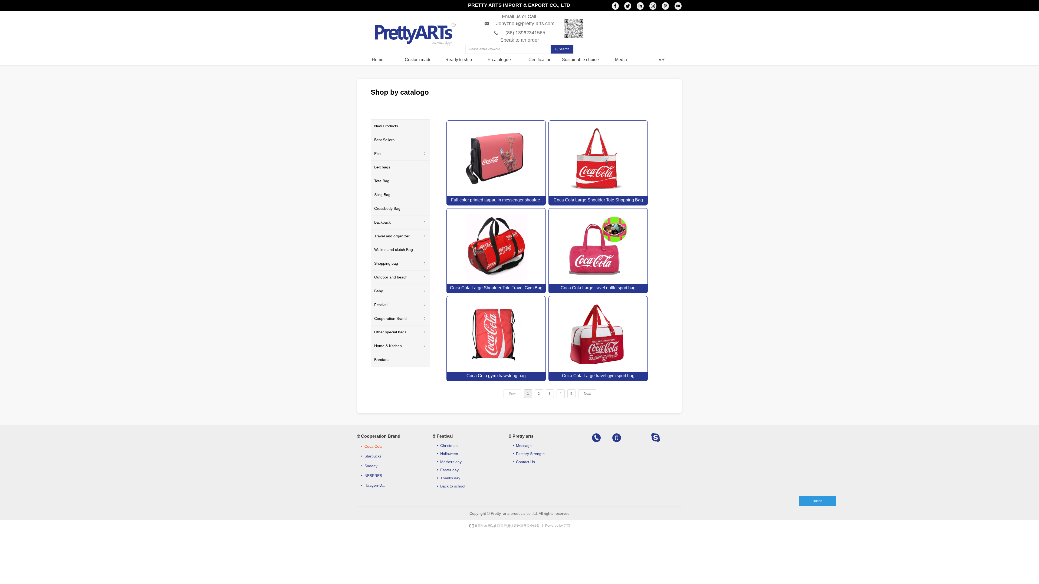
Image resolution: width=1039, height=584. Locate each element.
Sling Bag (382, 195)
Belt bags (382, 167)
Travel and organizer (400, 236)
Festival (400, 305)
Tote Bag (381, 181)
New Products (386, 126)
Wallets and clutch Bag (393, 249)
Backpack (400, 222)
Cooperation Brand (400, 318)
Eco (400, 153)
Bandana (382, 359)
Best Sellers (384, 140)
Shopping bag (400, 263)
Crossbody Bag (387, 208)
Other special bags (400, 332)
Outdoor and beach (400, 277)
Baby (400, 291)
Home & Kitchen (400, 346)
